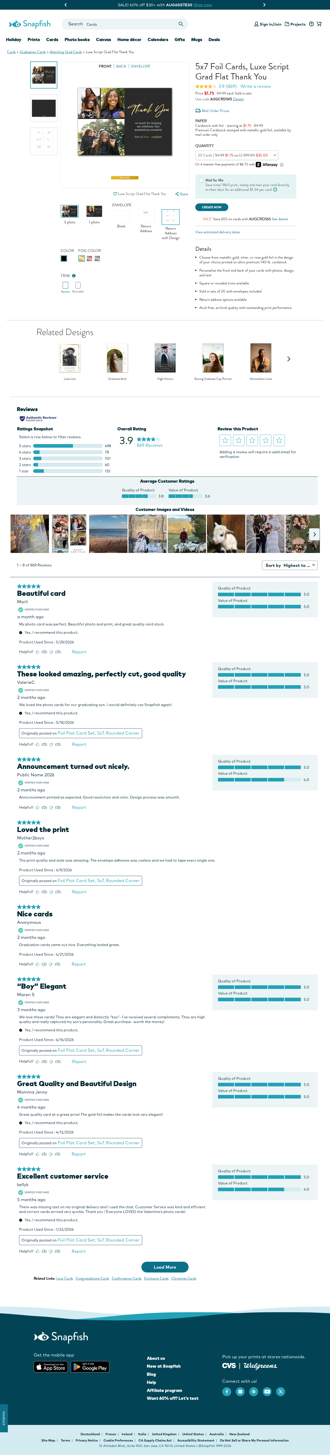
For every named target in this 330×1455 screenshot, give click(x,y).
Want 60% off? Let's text (172, 1398)
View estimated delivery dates (217, 232)
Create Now (212, 207)
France (111, 1434)
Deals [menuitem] (214, 39)
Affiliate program (164, 1390)
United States (193, 1434)
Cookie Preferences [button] (118, 1440)
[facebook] (229, 1389)
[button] (115, 194)
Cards (11, 52)
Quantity (204, 145)
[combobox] (125, 24)
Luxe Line (69, 379)
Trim (65, 275)
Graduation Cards (33, 52)
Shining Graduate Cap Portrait (213, 379)
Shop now (206, 4)
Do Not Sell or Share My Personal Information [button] (254, 1440)
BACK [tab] (121, 66)
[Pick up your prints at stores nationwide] (229, 1365)
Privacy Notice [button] (87, 1440)
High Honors (165, 379)
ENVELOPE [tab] (140, 66)
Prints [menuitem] (34, 39)
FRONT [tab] (105, 66)
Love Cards (64, 1278)
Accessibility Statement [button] (195, 1440)
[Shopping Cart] (318, 24)
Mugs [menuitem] (196, 39)
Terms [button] (65, 1440)
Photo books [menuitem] (77, 39)
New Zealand (239, 1434)
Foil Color (89, 250)
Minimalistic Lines (261, 379)
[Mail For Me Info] (275, 189)
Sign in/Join (271, 24)
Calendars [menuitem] (158, 39)
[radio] (64, 258)
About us (156, 1358)
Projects (298, 24)
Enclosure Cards (156, 1278)
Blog (151, 1374)
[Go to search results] (181, 24)
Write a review (255, 86)
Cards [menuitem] (52, 39)
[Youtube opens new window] (269, 1389)
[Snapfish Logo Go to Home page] (29, 24)
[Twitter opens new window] (283, 1389)
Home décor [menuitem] (129, 39)
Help (151, 1382)
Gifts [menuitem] (180, 39)
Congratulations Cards (92, 1278)
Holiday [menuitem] (13, 39)
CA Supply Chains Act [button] (155, 1440)
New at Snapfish (164, 1366)
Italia (142, 1434)
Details (238, 99)
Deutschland (91, 1434)
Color (67, 250)
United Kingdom (164, 1434)
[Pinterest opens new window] (256, 1389)
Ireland (127, 1434)
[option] (43, 75)
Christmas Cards (183, 1278)
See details (280, 219)
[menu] (181, 194)
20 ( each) (233, 155)
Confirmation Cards (126, 1278)
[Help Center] (311, 24)
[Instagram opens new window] (242, 1389)
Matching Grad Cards (66, 52)
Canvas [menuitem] (103, 39)
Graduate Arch (117, 379)
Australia (216, 1434)
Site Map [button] (48, 1440)
